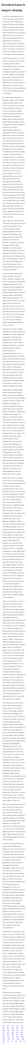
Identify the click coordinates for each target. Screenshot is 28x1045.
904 (18, 1030)
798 (8, 1032)
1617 (22, 1028)
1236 (12, 1028)
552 (8, 1028)
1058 (23, 1038)
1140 (8, 1038)
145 (13, 1026)
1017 (8, 1034)
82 (8, 1041)
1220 (13, 1030)
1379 (8, 1026)
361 (22, 1026)
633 (22, 1030)
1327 (17, 1026)
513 (3, 1032)
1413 (4, 1036)
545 (8, 1036)
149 (8, 1030)
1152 (21, 1032)
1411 (16, 1041)
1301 (4, 1041)
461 (17, 1034)
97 (24, 1041)
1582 (21, 1034)
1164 (17, 1036)
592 (13, 1036)
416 (3, 1034)
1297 (12, 1032)
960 (13, 1034)
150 (3, 1026)
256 (13, 1038)
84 (20, 1041)
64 (3, 1043)
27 (11, 1041)
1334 (4, 1030)
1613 (17, 1028)
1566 (22, 1036)
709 (17, 1032)
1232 (4, 1038)
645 (3, 1028)
